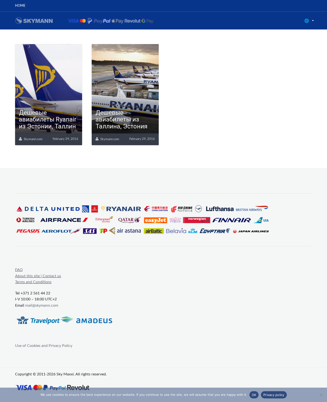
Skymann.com (33, 139)
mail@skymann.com (41, 305)
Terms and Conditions (33, 282)
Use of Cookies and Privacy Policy (43, 346)
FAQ (19, 270)
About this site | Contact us (38, 276)
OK (254, 395)
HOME (20, 5)
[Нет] (321, 394)
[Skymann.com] (90, 20)
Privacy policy (273, 395)
